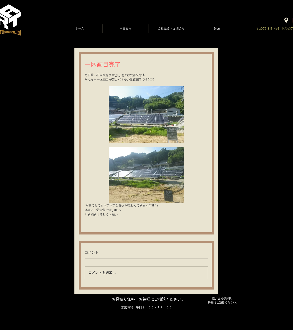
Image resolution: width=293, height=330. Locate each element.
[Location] (286, 20)
